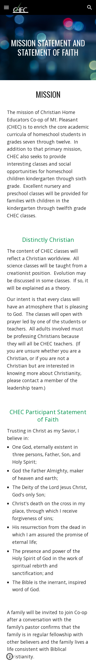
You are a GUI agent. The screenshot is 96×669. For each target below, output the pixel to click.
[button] (6, 7)
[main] (48, 47)
